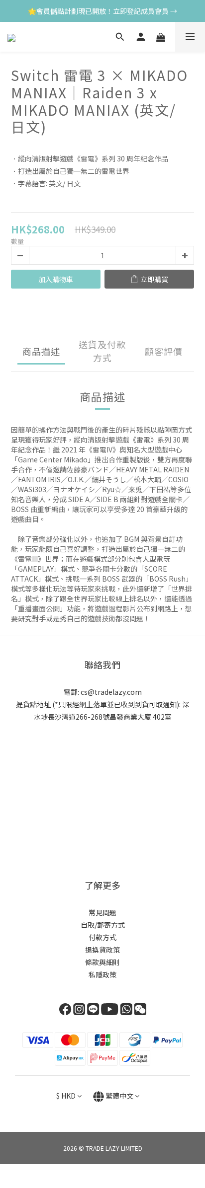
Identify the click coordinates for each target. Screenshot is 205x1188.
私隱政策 (102, 974)
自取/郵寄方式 (103, 925)
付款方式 (102, 937)
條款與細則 (102, 962)
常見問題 (102, 912)
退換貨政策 (102, 950)
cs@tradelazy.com (111, 692)
